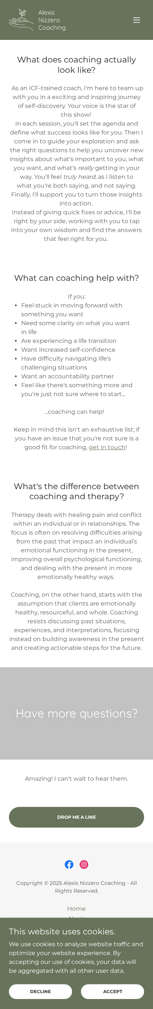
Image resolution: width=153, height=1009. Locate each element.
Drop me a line (76, 817)
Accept (112, 991)
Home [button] (76, 908)
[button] (136, 20)
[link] (37, 20)
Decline (40, 991)
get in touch (107, 447)
